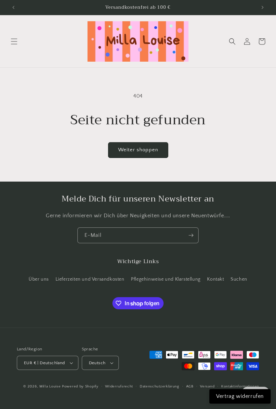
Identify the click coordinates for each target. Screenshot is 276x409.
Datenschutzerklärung (159, 386)
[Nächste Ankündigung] (262, 7)
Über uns (39, 279)
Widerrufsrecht (119, 386)
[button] (14, 41)
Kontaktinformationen (240, 386)
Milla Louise (50, 386)
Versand (207, 386)
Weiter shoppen (138, 150)
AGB (190, 386)
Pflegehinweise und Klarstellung (166, 279)
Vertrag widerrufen (240, 396)
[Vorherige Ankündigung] (13, 7)
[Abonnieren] (190, 235)
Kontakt (215, 279)
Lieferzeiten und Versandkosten (90, 279)
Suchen (239, 279)
